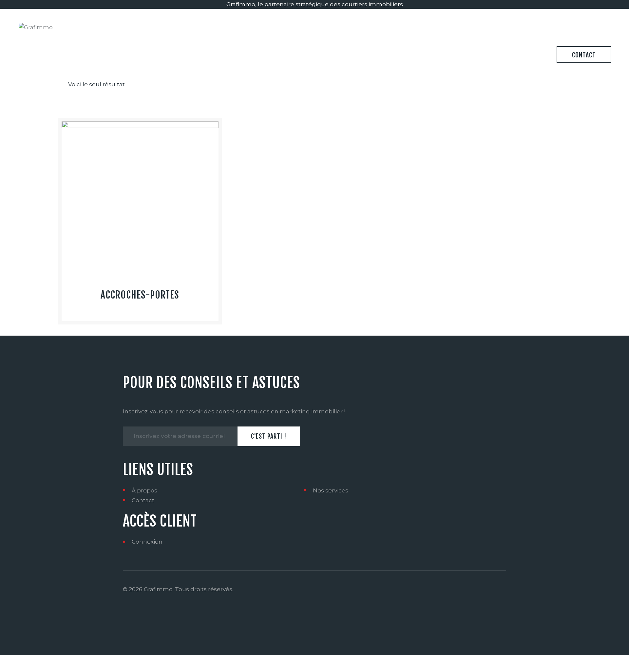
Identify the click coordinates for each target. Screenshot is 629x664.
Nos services (330, 490)
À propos (144, 490)
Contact (143, 500)
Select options (140, 227)
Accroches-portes (140, 295)
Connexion (147, 541)
